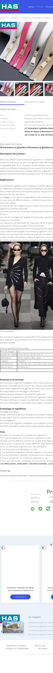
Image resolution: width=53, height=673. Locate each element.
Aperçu (31, 6)
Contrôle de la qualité (16, 646)
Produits (39, 6)
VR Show (49, 6)
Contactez (20, 597)
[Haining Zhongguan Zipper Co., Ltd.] (34, 509)
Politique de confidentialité (17, 648)
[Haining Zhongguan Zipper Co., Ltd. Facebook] (1, 631)
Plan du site (40, 646)
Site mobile (42, 648)
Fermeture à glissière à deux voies (14, 475)
